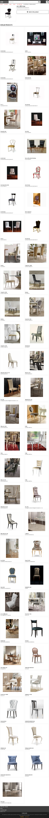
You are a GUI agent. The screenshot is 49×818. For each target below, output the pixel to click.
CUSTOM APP (3, 810)
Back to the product (33, 12)
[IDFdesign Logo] (4, 2)
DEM (1, 808)
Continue (22, 816)
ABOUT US (2, 811)
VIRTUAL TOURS (4, 807)
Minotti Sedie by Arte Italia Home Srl (23, 7)
